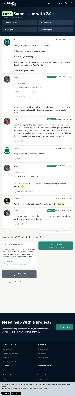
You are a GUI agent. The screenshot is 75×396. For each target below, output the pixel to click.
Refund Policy (42, 371)
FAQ (4, 379)
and (25, 191)
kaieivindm (17, 198)
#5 (71, 166)
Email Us (8, 262)
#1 (71, 40)
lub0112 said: (19, 172)
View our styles (56, 245)
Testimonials (42, 354)
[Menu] (4, 3)
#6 (71, 198)
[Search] (71, 3)
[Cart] (66, 3)
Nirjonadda (7, 18)
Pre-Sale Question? (9, 362)
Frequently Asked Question (15, 264)
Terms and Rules (43, 375)
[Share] (68, 40)
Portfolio (6, 358)
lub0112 (16, 148)
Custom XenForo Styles (10, 354)
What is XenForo (43, 358)
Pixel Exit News (43, 349)
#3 (71, 119)
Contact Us (65, 327)
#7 (71, 211)
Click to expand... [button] (42, 100)
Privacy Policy (42, 379)
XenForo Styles (8, 349)
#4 (71, 148)
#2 (71, 77)
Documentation (19, 274)
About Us (41, 362)
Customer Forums (9, 375)
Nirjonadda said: (20, 83)
